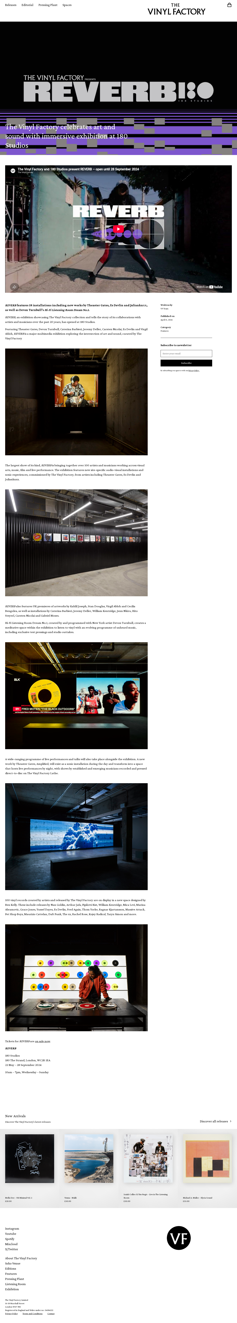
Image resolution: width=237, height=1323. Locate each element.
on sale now (42, 1041)
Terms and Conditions (33, 1313)
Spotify (9, 1239)
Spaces (67, 5)
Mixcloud (11, 1244)
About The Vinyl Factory (21, 1258)
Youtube (10, 1233)
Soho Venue (12, 1263)
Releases (10, 5)
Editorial (27, 5)
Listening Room (15, 1284)
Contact (50, 1313)
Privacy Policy (11, 1313)
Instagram (12, 1228)
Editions (10, 1268)
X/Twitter (11, 1249)
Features (11, 1273)
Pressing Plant (48, 5)
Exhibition (12, 1289)
